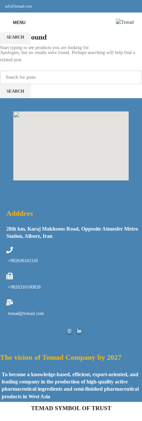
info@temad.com (18, 6)
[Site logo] (125, 21)
